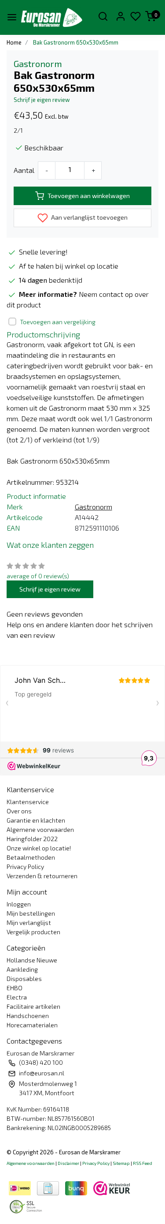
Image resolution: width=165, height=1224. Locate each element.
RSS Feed (142, 1163)
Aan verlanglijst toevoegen (89, 217)
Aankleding (22, 969)
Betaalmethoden (31, 857)
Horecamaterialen (32, 1025)
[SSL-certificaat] (27, 1206)
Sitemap (121, 1163)
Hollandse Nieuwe (32, 960)
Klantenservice (28, 801)
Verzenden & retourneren (42, 876)
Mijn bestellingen (31, 913)
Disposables (24, 978)
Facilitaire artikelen (33, 1006)
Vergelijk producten (33, 932)
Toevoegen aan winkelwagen (89, 195)
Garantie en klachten (36, 820)
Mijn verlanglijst (29, 922)
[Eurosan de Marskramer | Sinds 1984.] (52, 17)
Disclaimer (68, 1163)
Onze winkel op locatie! (39, 848)
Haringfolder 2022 (32, 838)
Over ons (19, 811)
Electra (17, 997)
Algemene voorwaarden (40, 829)
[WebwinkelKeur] (111, 1187)
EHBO (14, 988)
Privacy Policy (25, 866)
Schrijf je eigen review (42, 99)
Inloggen (19, 904)
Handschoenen (28, 1015)
